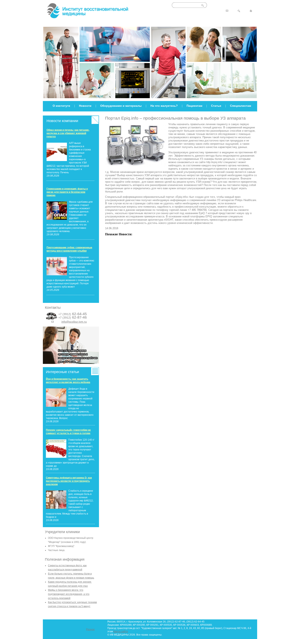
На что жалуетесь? (164, 105)
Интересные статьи (62, 372)
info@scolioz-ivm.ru (74, 321)
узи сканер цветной (167, 213)
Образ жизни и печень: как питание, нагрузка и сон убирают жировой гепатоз (68, 133)
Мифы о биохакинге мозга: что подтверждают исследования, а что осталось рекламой (68, 594)
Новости (85, 105)
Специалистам (240, 105)
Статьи (216, 105)
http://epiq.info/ (214, 162)
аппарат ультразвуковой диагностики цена (202, 188)
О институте (61, 105)
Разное (90, 629)
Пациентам (194, 105)
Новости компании (62, 121)
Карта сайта (120, 631)
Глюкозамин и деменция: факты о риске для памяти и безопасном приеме (67, 192)
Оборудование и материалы (121, 105)
